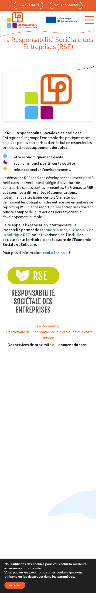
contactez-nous (55, 253)
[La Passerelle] (21, 20)
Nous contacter (66, 5)
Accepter (15, 585)
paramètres (65, 577)
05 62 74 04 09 (28, 5)
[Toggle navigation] (89, 20)
